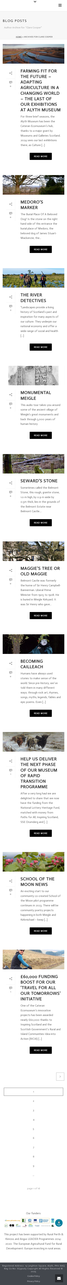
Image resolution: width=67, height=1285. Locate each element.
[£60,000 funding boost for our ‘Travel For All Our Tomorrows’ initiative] (33, 959)
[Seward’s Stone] (33, 464)
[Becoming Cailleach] (33, 644)
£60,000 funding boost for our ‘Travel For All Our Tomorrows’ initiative (41, 987)
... (33, 1175)
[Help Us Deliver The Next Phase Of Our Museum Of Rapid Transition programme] (33, 742)
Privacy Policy (33, 1281)
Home (19, 37)
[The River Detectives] (33, 278)
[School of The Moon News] (33, 862)
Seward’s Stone (39, 480)
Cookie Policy (33, 1276)
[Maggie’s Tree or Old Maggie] (33, 551)
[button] (36, 2)
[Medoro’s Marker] (33, 185)
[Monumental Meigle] (33, 375)
